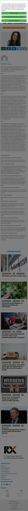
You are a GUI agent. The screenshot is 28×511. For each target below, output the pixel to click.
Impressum (18, 9)
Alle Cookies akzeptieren (14, 20)
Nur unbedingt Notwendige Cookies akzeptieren (14, 16)
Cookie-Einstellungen (14, 13)
